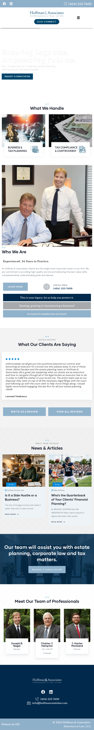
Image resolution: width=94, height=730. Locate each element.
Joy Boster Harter (77, 644)
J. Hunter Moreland (47, 644)
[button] (78, 17)
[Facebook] (4, 4)
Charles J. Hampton (17, 644)
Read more (10, 522)
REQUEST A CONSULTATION (17, 76)
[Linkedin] (11, 4)
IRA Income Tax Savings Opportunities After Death (68, 499)
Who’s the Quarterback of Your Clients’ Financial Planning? (23, 499)
